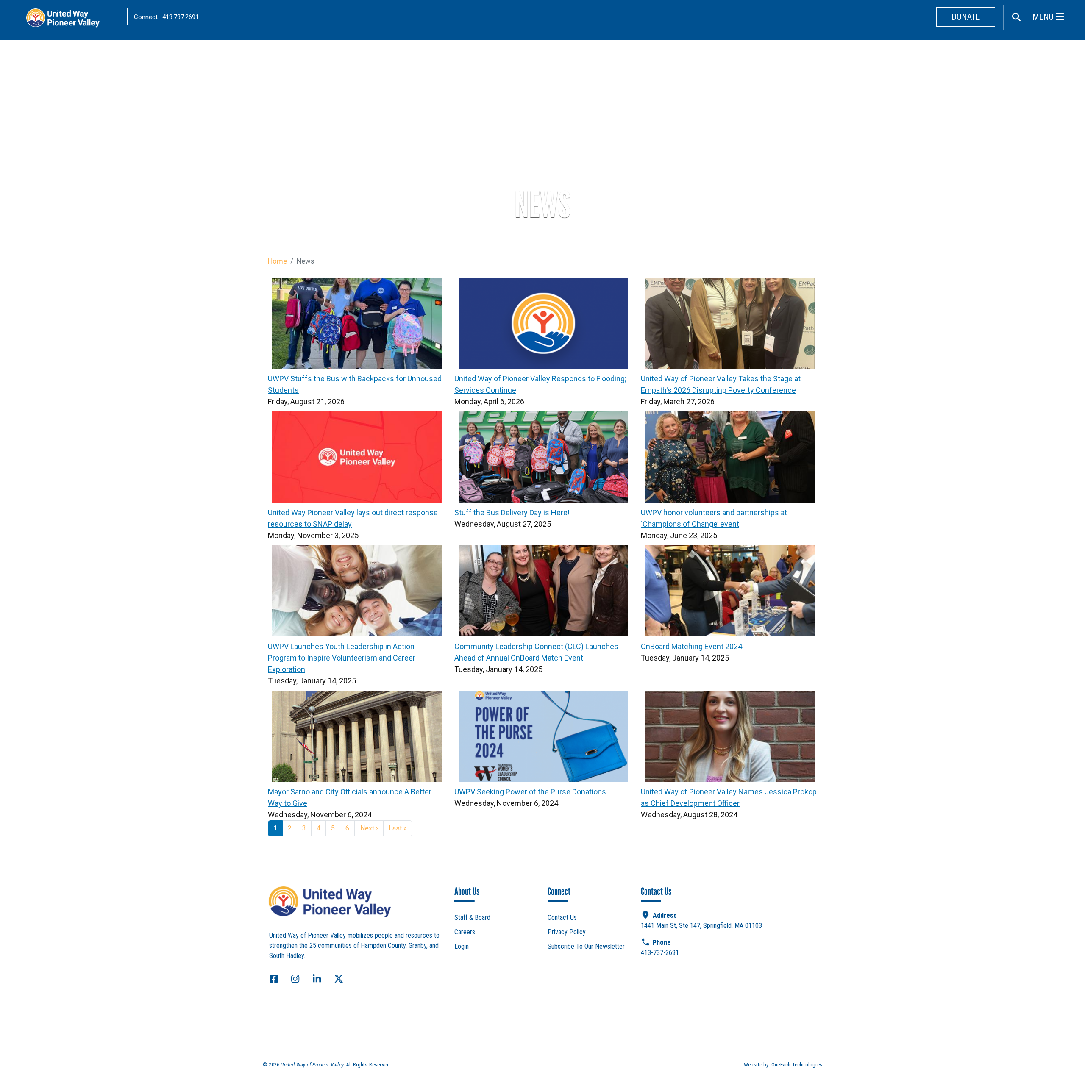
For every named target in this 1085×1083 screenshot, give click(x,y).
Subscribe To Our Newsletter (586, 946)
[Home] (72, 20)
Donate (965, 17)
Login (461, 946)
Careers (464, 932)
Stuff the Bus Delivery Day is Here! (512, 512)
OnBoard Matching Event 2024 (691, 646)
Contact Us (562, 918)
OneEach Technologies (796, 1064)
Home (277, 261)
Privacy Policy (567, 932)
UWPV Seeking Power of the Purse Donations (530, 791)
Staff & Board (472, 918)
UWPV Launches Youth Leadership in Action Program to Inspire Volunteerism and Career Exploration (341, 658)
